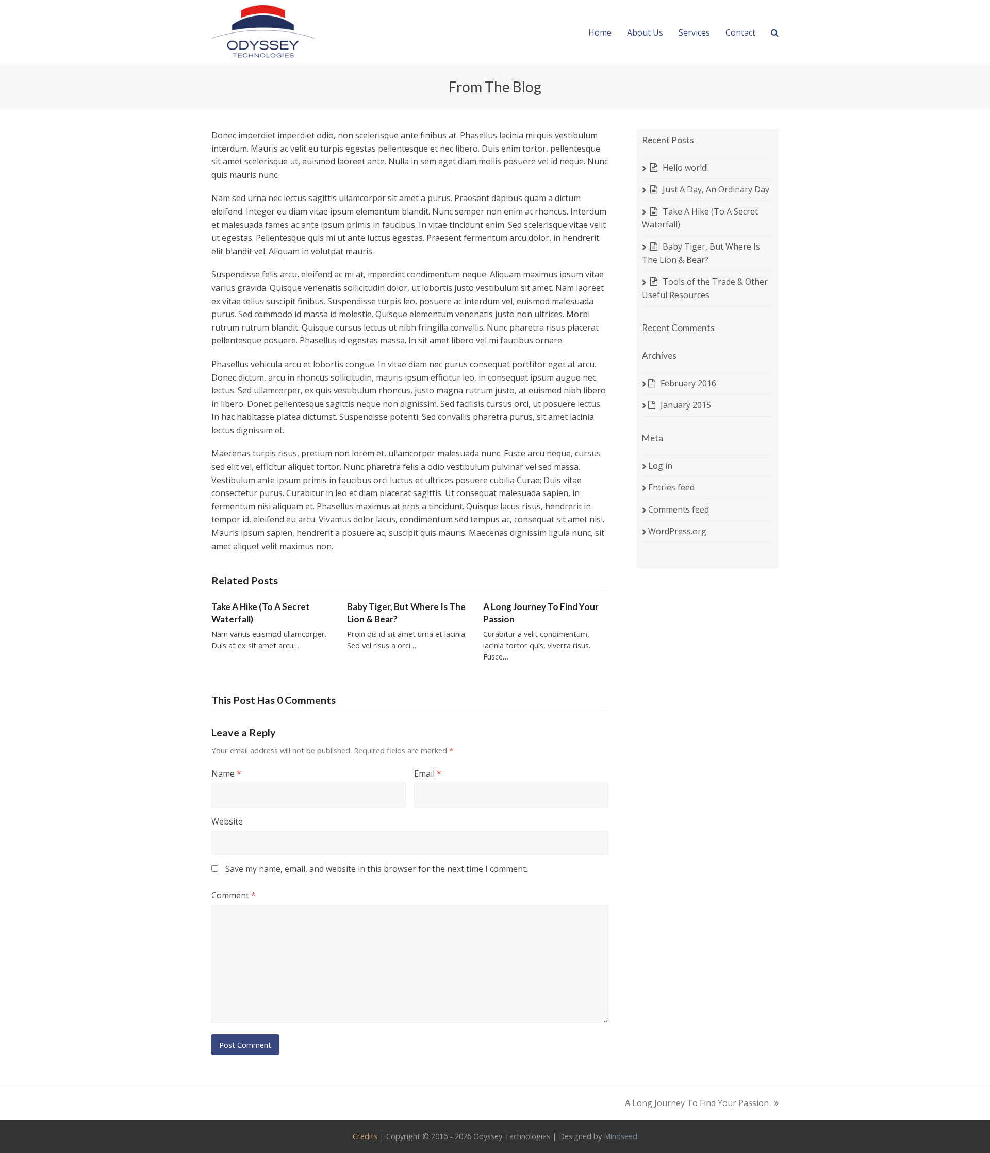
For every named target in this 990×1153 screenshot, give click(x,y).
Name (226, 773)
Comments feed (678, 509)
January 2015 (686, 404)
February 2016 (688, 383)
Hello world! (685, 167)
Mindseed (620, 1136)
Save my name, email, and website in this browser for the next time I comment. (376, 869)
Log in (660, 465)
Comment (233, 895)
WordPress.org (677, 531)
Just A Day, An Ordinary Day (716, 189)
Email (427, 773)
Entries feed (671, 487)
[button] (774, 32)
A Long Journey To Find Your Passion (697, 1103)
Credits (365, 1136)
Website (227, 821)
